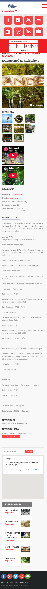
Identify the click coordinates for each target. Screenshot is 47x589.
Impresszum (24, 582)
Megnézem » (9, 513)
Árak (11, 582)
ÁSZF (16, 582)
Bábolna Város (11, 510)
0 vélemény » (40, 105)
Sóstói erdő (9, 558)
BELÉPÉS (11, 436)
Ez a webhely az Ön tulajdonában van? (17, 470)
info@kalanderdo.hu (14, 198)
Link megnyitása (17, 195)
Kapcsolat (4, 582)
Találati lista (19, 54)
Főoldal (6, 54)
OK (36, 470)
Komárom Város (11, 547)
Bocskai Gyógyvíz (12, 522)
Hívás (33, 105)
